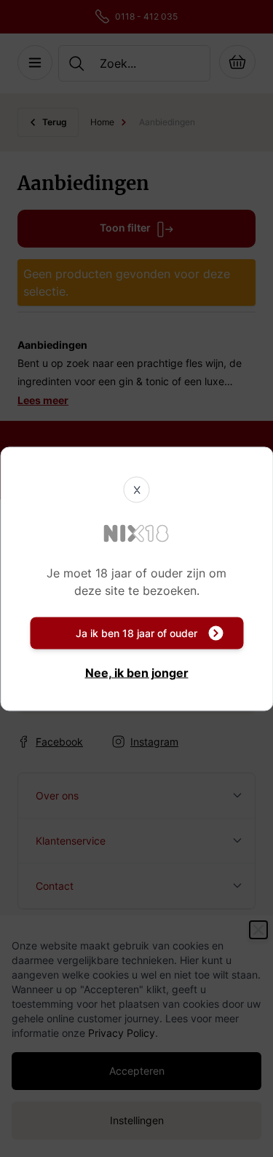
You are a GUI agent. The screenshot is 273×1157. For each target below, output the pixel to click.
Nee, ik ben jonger (137, 672)
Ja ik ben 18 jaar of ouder (136, 632)
